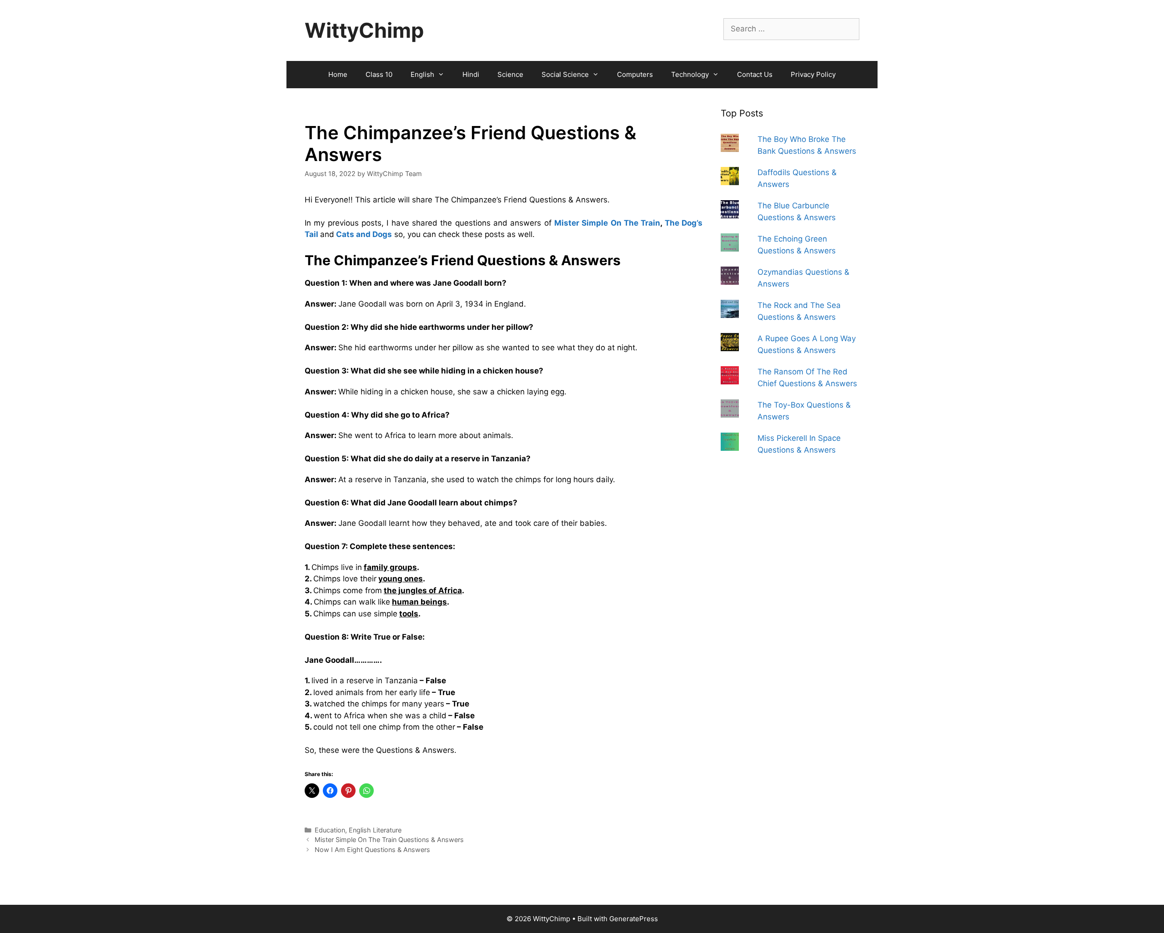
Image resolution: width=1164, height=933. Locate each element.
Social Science (565, 74)
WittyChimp (364, 30)
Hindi (470, 74)
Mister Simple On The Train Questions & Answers (389, 839)
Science (510, 74)
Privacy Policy (813, 74)
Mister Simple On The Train (607, 222)
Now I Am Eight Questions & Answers (372, 849)
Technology (690, 74)
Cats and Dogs (364, 234)
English (422, 74)
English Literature (375, 830)
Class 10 (379, 74)
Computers (635, 74)
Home (337, 74)
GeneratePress (633, 918)
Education (330, 830)
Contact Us (755, 74)
